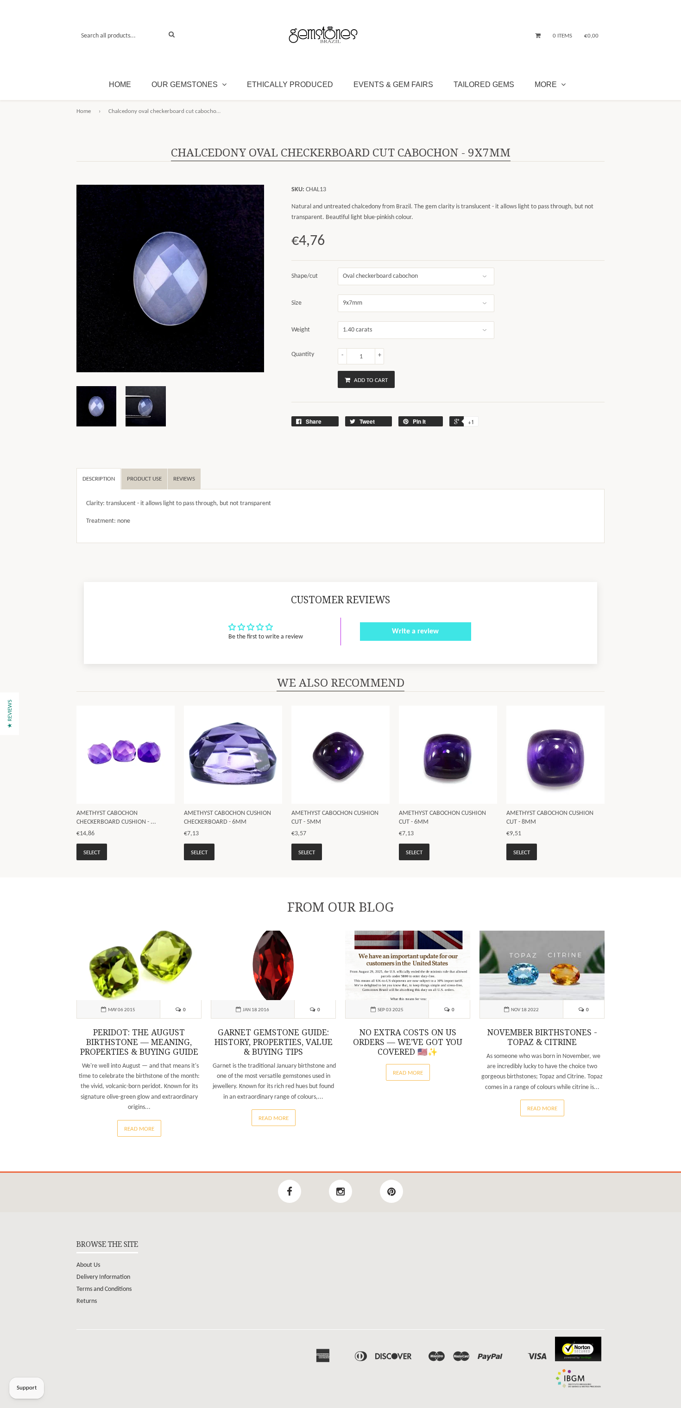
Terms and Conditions (104, 1289)
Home (120, 84)
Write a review (415, 631)
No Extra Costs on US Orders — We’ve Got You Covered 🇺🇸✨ (407, 1042)
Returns (86, 1301)
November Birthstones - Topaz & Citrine (542, 1037)
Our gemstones (185, 84)
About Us (88, 1265)
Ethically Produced (290, 84)
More (547, 84)
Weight (300, 329)
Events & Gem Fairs (393, 84)
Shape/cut (304, 276)
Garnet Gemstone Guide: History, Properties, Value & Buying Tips (273, 1042)
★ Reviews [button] (10, 713)
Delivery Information (103, 1277)
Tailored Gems (484, 84)
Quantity (302, 354)
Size (296, 303)
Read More (139, 1129)
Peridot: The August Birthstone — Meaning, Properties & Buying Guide (139, 1042)
